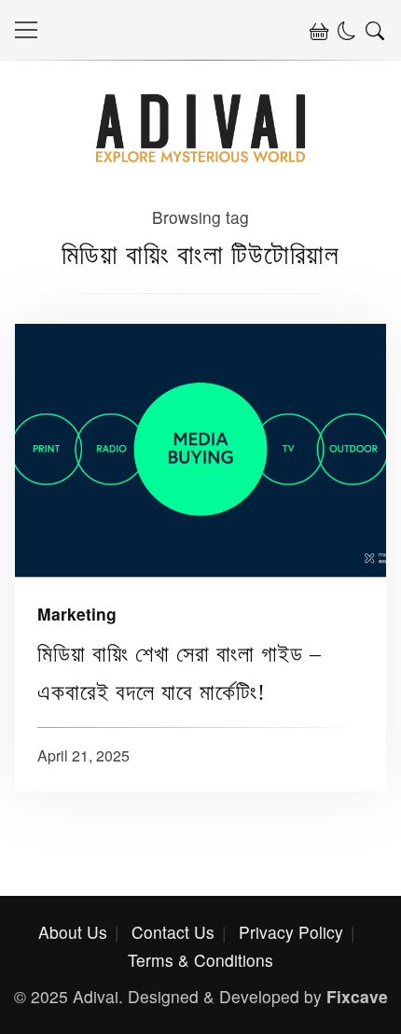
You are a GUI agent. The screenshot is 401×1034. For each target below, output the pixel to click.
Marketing (77, 613)
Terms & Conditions (200, 959)
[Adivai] (201, 157)
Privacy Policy (291, 931)
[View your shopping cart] (319, 30)
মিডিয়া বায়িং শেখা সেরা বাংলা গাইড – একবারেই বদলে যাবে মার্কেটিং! (200, 451)
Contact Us (172, 931)
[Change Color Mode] (347, 30)
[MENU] (26, 30)
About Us (72, 931)
